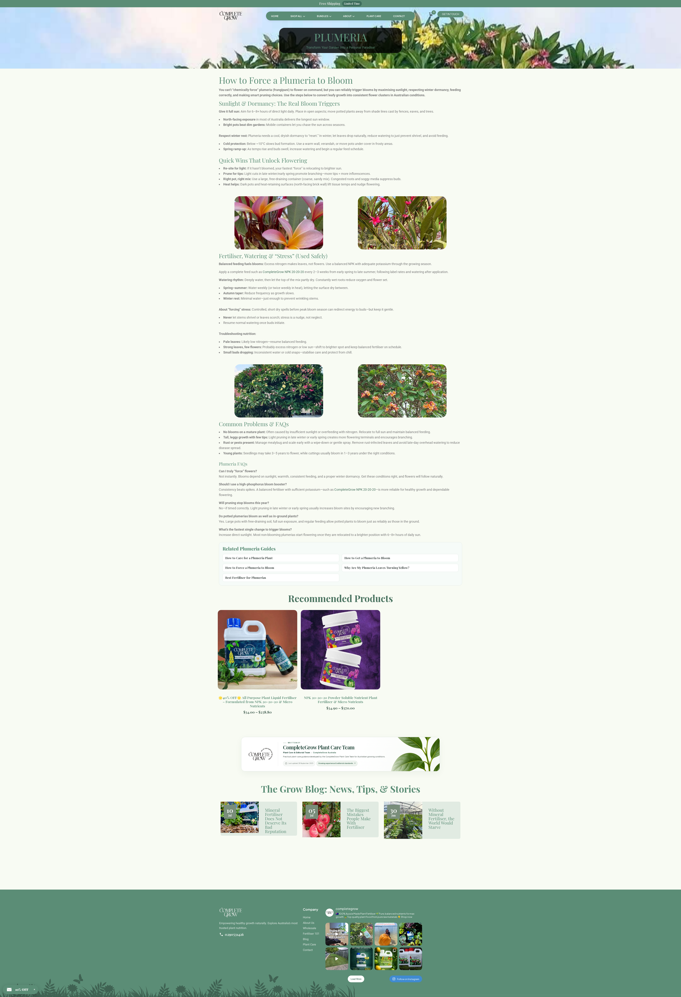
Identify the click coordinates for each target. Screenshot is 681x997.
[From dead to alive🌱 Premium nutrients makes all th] (336, 958)
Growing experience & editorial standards (337, 763)
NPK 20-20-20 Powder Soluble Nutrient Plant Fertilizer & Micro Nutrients (340, 699)
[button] (324, 16)
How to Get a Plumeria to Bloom (367, 558)
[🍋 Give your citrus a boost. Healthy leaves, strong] (361, 934)
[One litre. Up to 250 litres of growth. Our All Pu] (361, 958)
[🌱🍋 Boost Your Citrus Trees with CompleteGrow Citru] (386, 958)
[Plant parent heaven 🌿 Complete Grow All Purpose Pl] (410, 934)
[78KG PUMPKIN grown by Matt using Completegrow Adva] (386, 934)
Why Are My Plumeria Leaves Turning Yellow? (376, 568)
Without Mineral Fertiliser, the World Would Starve (441, 818)
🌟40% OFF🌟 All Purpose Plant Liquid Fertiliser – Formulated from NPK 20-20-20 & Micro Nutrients (257, 701)
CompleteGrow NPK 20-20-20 (283, 272)
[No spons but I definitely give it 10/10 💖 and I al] (336, 934)
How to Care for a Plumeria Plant (249, 558)
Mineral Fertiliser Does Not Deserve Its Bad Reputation (275, 820)
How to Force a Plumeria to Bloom (249, 568)
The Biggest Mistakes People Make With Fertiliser (359, 818)
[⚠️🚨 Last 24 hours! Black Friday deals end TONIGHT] (410, 958)
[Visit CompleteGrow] (260, 754)
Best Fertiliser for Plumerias (245, 578)
